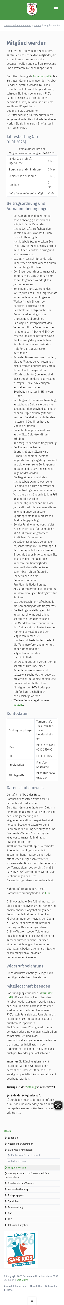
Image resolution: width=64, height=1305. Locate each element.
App (10, 1213)
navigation (56, 8)
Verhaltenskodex (17, 1161)
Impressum (21, 1286)
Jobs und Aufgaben (18, 1225)
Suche (9, 1290)
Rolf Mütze (22, 1280)
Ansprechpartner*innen (20, 1143)
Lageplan (13, 1137)
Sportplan (13, 1201)
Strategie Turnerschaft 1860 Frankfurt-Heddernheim (27, 1175)
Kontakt (8, 1286)
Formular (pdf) (42, 76)
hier (47, 893)
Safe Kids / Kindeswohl (20, 1149)
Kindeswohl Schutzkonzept (25, 1155)
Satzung (18, 704)
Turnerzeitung (15, 1207)
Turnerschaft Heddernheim (17, 25)
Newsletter (36, 1286)
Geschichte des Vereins (21, 1183)
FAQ (10, 1219)
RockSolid (9, 1280)
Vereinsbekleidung (18, 1189)
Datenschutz (52, 1286)
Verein (37, 25)
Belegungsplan (16, 1195)
